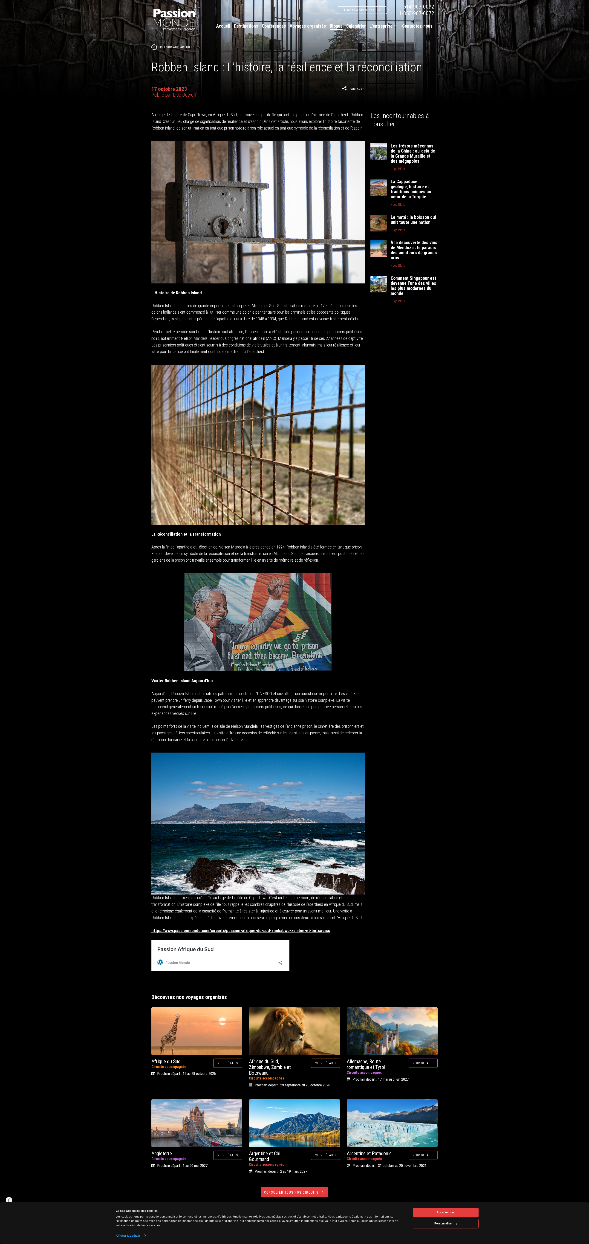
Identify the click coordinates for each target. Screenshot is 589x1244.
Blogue (336, 26)
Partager (357, 88)
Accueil (223, 26)
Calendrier (356, 26)
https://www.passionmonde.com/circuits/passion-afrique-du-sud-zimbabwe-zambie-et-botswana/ (240, 930)
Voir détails (227, 1063)
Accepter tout (446, 1212)
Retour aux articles (177, 47)
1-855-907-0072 (416, 13)
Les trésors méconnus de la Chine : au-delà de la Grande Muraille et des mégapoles (413, 153)
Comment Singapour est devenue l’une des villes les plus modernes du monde (413, 285)
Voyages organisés (308, 26)
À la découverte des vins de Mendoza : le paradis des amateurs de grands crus (414, 250)
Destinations (246, 26)
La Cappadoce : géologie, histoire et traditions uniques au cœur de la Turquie (411, 189)
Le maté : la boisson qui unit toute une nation (413, 219)
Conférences (274, 26)
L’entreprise (381, 26)
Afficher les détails (128, 1235)
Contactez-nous (417, 26)
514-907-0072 (418, 6)
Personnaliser (443, 1223)
